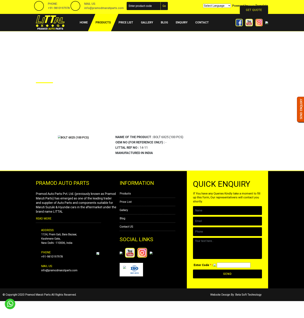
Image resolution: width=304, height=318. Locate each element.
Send (227, 274)
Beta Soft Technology (248, 294)
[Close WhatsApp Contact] (295, 297)
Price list (126, 22)
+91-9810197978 (59, 8)
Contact (202, 22)
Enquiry (182, 22)
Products (103, 22)
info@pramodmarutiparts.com (104, 8)
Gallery (147, 22)
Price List (126, 201)
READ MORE (43, 218)
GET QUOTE (254, 10)
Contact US (126, 226)
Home (86, 22)
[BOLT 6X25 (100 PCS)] (73, 137)
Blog (164, 22)
